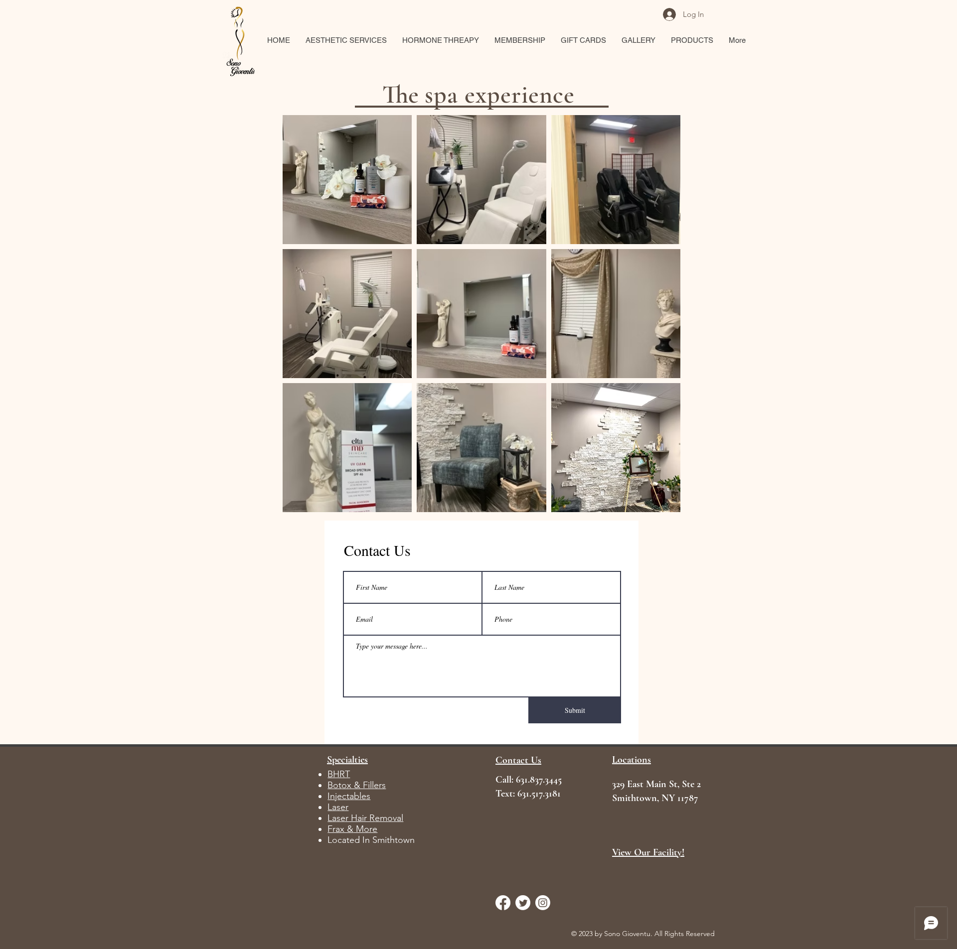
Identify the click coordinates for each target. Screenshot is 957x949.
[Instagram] (542, 902)
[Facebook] (502, 902)
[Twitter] (522, 902)
